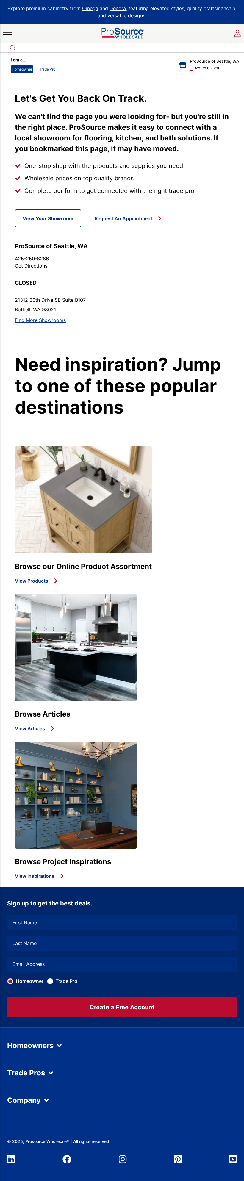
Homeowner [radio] (22, 69)
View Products (31, 581)
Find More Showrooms (40, 320)
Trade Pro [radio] (47, 69)
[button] (7, 33)
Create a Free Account (122, 1007)
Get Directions (31, 266)
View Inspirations (34, 876)
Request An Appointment (123, 218)
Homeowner (29, 981)
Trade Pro (66, 981)
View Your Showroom (48, 218)
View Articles (30, 728)
